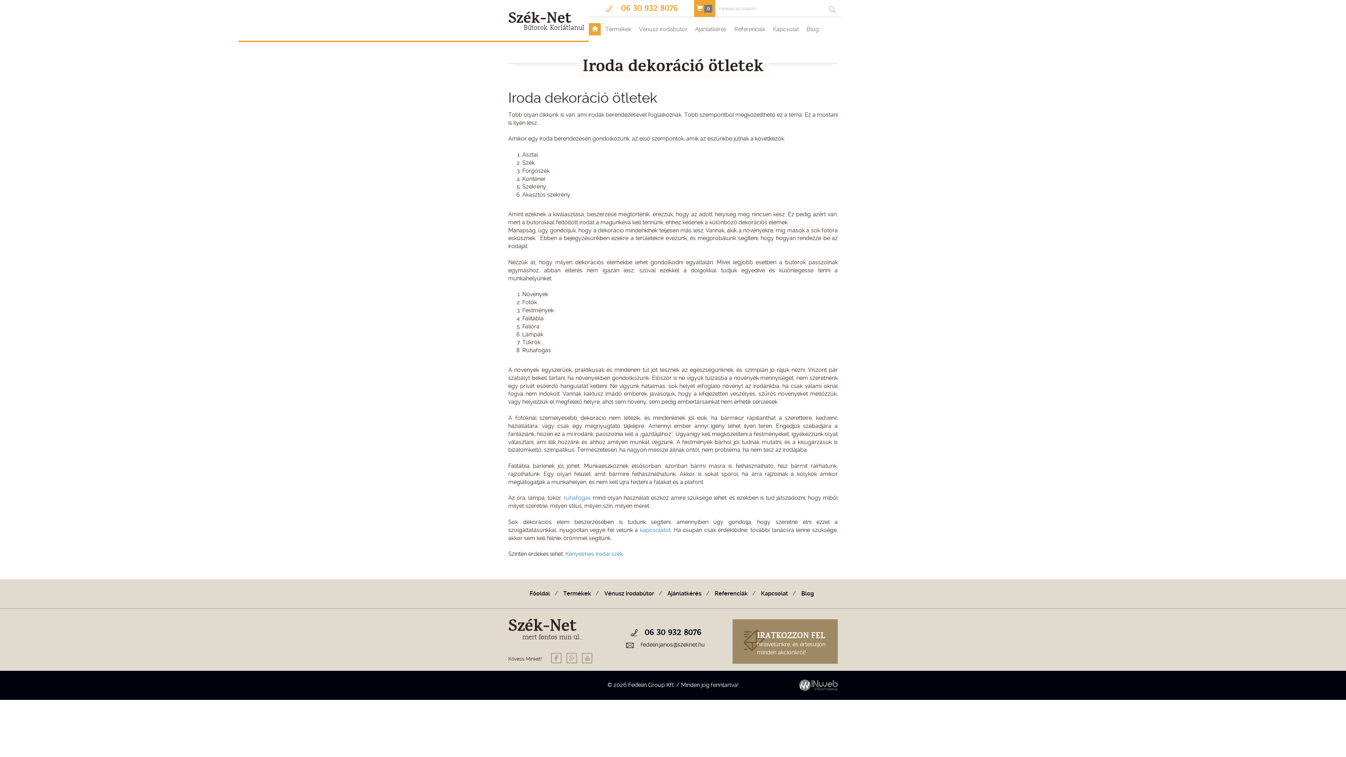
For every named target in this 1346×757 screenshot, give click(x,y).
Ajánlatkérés (711, 29)
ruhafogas (577, 498)
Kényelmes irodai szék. (594, 554)
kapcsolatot (655, 530)
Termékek (618, 29)
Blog (813, 29)
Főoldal (540, 593)
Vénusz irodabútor (663, 29)
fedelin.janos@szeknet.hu (673, 644)
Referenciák (749, 29)
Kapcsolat (786, 29)
